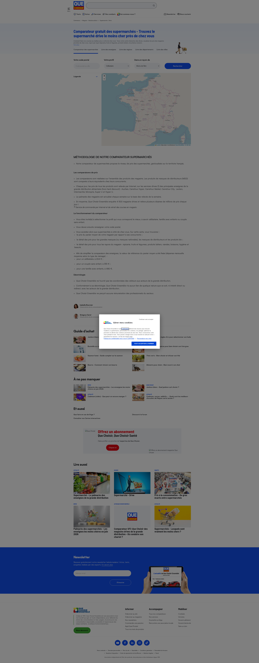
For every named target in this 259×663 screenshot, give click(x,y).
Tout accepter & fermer (144, 343)
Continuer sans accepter (146, 319)
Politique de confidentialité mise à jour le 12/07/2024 (119, 338)
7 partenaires (125, 329)
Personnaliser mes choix (144, 338)
